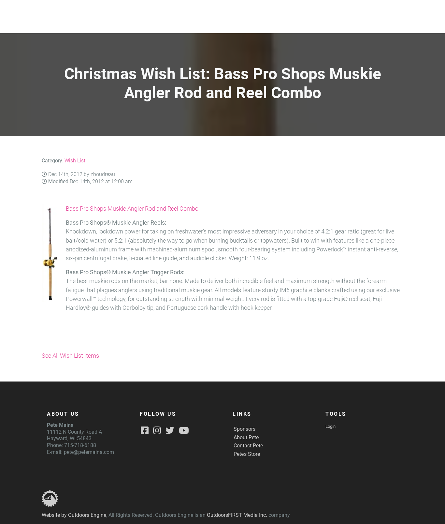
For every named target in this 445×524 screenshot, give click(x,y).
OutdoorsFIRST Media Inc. (237, 515)
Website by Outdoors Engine (74, 515)
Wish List (75, 160)
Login (330, 426)
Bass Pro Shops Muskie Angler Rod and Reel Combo (132, 208)
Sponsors (244, 429)
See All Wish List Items (70, 355)
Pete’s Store (247, 454)
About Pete (246, 437)
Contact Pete (248, 445)
